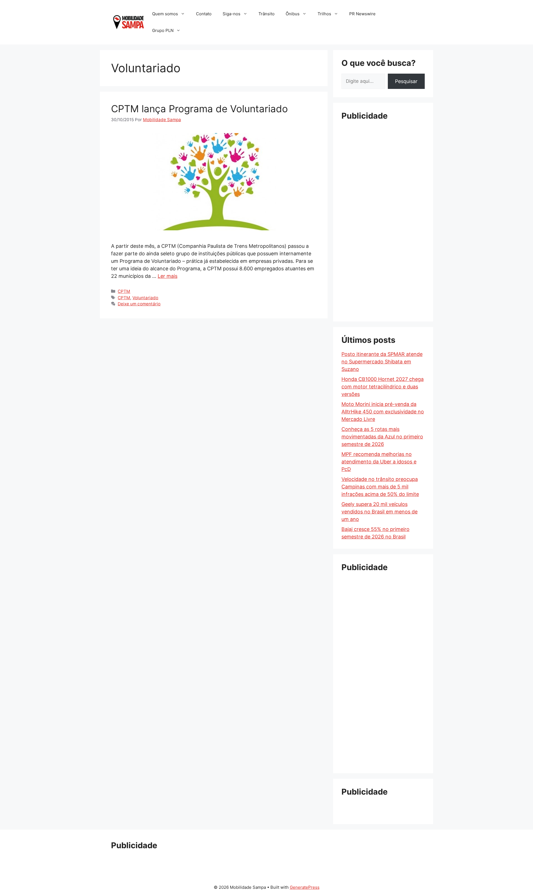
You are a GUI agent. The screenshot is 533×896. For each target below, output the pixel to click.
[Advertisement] (383, 209)
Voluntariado (145, 297)
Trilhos (324, 13)
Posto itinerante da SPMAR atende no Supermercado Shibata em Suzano (382, 361)
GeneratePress (305, 887)
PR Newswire (362, 13)
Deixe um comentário (139, 303)
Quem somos (165, 13)
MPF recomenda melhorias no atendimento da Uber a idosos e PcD (378, 461)
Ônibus (293, 13)
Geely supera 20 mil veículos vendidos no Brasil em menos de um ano (379, 511)
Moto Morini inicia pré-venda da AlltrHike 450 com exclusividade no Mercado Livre (382, 411)
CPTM (124, 291)
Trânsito (266, 13)
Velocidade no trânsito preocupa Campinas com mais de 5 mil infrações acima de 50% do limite (380, 486)
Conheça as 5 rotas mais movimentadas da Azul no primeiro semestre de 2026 (382, 436)
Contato (204, 13)
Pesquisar (406, 81)
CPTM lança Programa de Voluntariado (199, 108)
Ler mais (167, 276)
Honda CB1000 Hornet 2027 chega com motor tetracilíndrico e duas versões (382, 386)
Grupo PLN (163, 30)
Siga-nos (231, 13)
